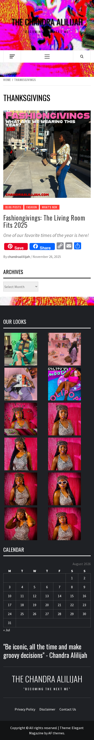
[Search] (82, 56)
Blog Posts (13, 207)
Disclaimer (47, 709)
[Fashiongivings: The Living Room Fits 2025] (47, 154)
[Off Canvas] (12, 56)
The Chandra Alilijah (47, 21)
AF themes (56, 733)
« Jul (6, 630)
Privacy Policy (25, 709)
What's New (49, 207)
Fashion (31, 207)
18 (22, 605)
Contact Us (67, 709)
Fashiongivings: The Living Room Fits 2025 (44, 221)
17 (9, 605)
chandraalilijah (19, 256)
